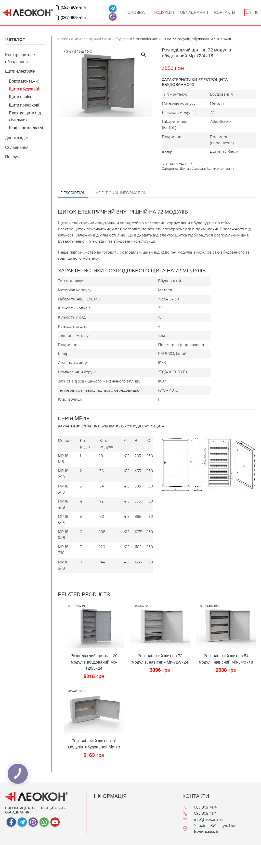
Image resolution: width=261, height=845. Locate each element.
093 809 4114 (205, 813)
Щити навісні (21, 97)
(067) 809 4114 (73, 17)
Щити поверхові (24, 105)
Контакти (224, 12)
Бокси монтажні (24, 81)
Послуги (13, 157)
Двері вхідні (16, 137)
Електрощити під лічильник (25, 116)
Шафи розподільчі (26, 127)
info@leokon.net (208, 819)
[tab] (70, 193)
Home (63, 39)
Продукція (162, 12)
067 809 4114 (205, 807)
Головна (135, 12)
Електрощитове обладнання (20, 57)
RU (256, 12)
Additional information (121, 193)
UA (248, 12)
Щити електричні (86, 39)
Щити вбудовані (118, 39)
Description (73, 193)
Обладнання (194, 12)
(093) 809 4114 (73, 7)
